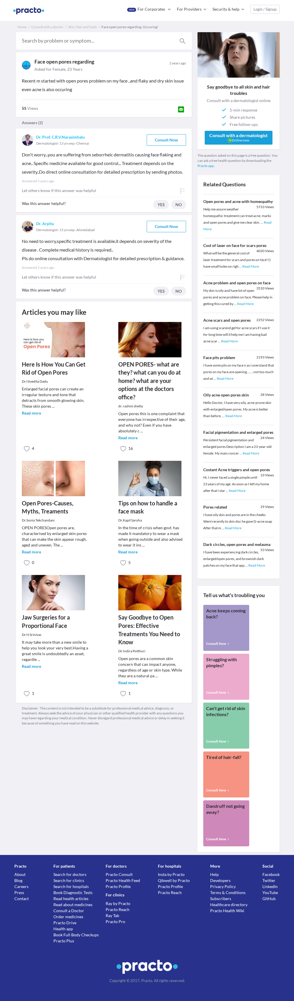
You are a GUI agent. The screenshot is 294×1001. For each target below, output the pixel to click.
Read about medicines (72, 904)
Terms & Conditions (227, 892)
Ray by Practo (118, 903)
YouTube (270, 892)
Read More (250, 266)
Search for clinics (68, 880)
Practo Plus (63, 940)
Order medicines (68, 916)
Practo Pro (115, 921)
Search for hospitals (71, 886)
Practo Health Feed (123, 880)
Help (214, 874)
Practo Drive (64, 922)
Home (22, 27)
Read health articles (70, 898)
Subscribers (220, 898)
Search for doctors (69, 874)
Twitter (268, 880)
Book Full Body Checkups (76, 934)
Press (19, 892)
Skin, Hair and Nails (82, 27)
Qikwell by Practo (174, 880)
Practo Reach (117, 909)
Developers (220, 880)
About (20, 874)
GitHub (269, 898)
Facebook (271, 874)
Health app (63, 928)
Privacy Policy (223, 886)
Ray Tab (112, 915)
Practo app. (206, 166)
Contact (21, 898)
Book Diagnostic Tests (72, 892)
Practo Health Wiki (227, 910)
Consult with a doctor (47, 27)
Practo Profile (118, 886)
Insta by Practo (171, 874)
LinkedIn (270, 886)
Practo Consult (119, 874)
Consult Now (166, 139)
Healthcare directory (228, 904)
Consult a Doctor (68, 910)
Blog (18, 880)
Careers (21, 886)
